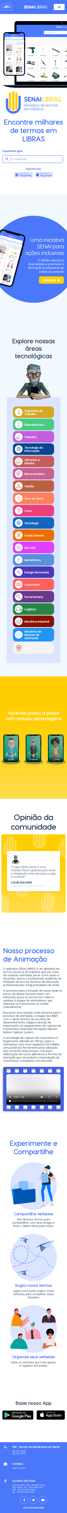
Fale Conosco (19, 1468)
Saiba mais (51, 280)
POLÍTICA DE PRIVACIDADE (33, 1507)
